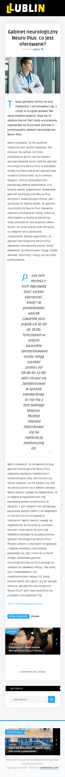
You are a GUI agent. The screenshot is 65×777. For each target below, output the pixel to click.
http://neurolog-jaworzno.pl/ (25, 603)
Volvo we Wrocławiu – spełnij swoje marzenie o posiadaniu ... (30, 750)
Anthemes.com (49, 767)
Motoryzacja (14, 732)
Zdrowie (35, 616)
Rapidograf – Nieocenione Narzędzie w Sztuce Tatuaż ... (26, 649)
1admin (36, 49)
